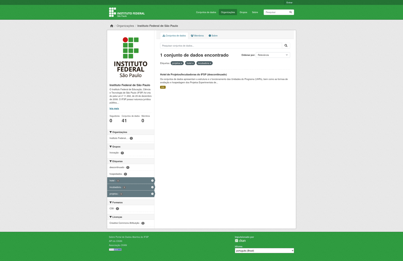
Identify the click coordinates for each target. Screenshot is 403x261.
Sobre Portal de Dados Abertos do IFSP (129, 236)
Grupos (243, 12)
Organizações (228, 12)
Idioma (238, 246)
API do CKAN (115, 241)
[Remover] (181, 63)
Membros (199, 35)
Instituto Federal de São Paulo (157, 26)
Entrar (289, 2)
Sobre (255, 12)
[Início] (111, 26)
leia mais (114, 108)
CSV (163, 87)
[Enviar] (290, 12)
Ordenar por (247, 54)
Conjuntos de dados (206, 12)
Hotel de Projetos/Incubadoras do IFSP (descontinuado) (193, 74)
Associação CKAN (118, 245)
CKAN (240, 240)
